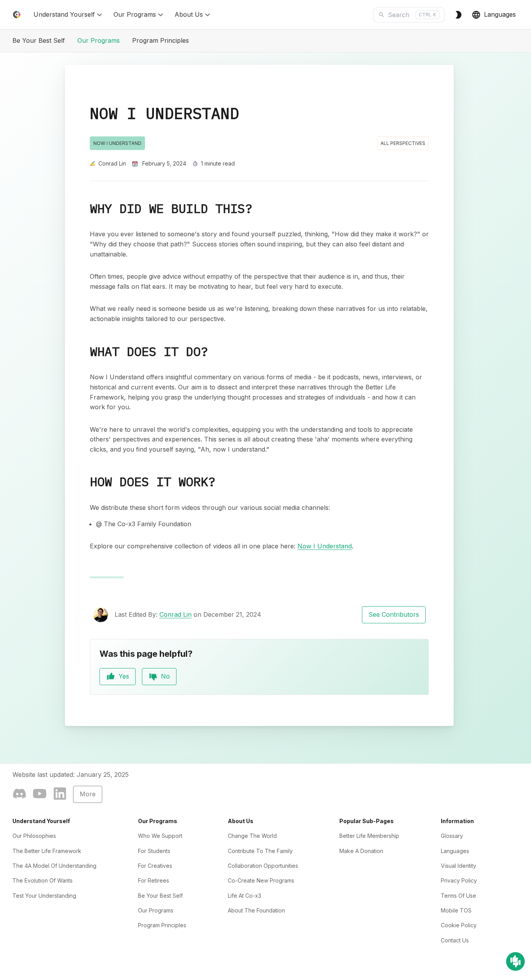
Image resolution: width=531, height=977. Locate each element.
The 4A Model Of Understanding (54, 865)
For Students (154, 851)
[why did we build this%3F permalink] (85, 208)
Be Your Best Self (38, 40)
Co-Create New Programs (261, 880)
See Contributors (394, 614)
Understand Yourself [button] (64, 14)
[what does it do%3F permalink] (85, 351)
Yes (124, 676)
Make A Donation (361, 851)
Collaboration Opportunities (263, 865)
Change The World (252, 835)
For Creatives (155, 865)
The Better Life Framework (46, 851)
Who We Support (160, 835)
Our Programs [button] (135, 14)
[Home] (16, 14)
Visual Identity (458, 865)
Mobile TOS (456, 910)
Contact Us (455, 940)
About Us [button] (189, 14)
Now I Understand (324, 546)
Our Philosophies (34, 835)
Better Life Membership (369, 835)
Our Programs (98, 40)
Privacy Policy (459, 880)
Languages (500, 14)
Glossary (452, 835)
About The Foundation (256, 910)
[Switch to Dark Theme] (458, 15)
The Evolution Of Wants (42, 880)
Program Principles (160, 40)
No (165, 676)
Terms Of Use (458, 895)
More (88, 794)
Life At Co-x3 (244, 895)
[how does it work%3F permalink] (85, 481)
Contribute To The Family (260, 851)
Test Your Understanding (44, 895)
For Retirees (153, 880)
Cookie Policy (459, 925)
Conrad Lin (175, 614)
